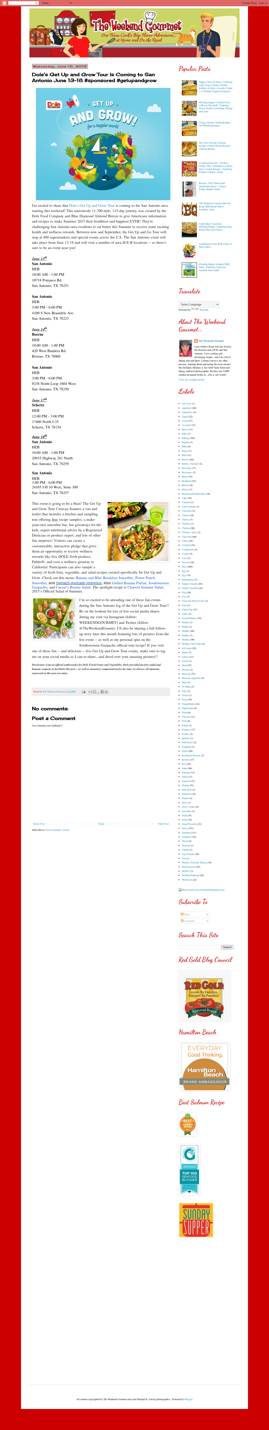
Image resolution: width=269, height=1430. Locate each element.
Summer (186, 832)
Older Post (163, 823)
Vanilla (185, 849)
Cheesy (185, 519)
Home (101, 823)
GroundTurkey (189, 618)
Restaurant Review (191, 755)
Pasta (184, 699)
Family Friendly (190, 583)
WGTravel (187, 879)
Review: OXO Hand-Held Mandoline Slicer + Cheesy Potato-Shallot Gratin (212, 186)
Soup (184, 819)
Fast (184, 592)
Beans (185, 450)
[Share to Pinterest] (106, 692)
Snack (185, 815)
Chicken (186, 528)
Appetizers (187, 412)
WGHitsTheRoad (190, 875)
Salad (184, 768)
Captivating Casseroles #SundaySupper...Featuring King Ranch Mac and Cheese (215, 226)
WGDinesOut (188, 866)
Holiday (186, 639)
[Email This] (90, 692)
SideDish (186, 793)
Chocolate (187, 536)
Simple (185, 798)
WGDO (186, 871)
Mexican (186, 673)
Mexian (185, 669)
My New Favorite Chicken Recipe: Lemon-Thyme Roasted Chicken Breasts (214, 145)
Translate (204, 309)
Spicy (184, 828)
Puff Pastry (187, 742)
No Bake (186, 686)
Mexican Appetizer (191, 678)
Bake (184, 433)
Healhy (185, 622)
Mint (184, 682)
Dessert (185, 562)
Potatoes (186, 729)
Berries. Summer (190, 463)
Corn (184, 558)
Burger (185, 489)
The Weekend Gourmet (211, 341)
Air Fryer (186, 403)
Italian (185, 652)
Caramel (186, 502)
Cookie (185, 553)
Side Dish (187, 789)
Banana (185, 442)
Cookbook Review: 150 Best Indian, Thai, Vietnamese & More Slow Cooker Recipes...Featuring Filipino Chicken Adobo (215, 167)
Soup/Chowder (189, 824)
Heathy (185, 635)
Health (185, 626)
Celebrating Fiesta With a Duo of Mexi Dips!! (215, 245)
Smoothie (186, 811)
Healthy (186, 630)
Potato (185, 725)
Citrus (185, 540)
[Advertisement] (206, 1308)
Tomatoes (186, 836)
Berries (185, 459)
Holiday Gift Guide (191, 643)
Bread (185, 476)
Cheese (185, 515)
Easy (184, 566)
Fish (184, 596)
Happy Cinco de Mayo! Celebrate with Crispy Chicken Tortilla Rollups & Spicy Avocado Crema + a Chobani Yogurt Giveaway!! (215, 86)
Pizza (184, 712)
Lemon (185, 656)
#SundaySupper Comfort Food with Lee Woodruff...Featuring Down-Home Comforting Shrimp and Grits (215, 107)
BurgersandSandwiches (193, 493)
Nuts (184, 691)
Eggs (184, 575)
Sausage (186, 772)
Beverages (187, 472)
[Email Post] (83, 691)
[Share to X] (98, 692)
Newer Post (39, 823)
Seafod (185, 776)
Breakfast (186, 480)
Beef (184, 455)
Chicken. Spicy (189, 532)
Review (185, 759)
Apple (185, 416)
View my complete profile (191, 379)
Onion (185, 695)
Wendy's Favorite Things (194, 862)
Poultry (185, 734)
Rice (184, 763)
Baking (185, 438)
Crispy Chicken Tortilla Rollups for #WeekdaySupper (215, 124)
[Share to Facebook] (102, 692)
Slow (184, 802)
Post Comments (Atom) (57, 829)
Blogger (188, 1399)
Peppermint (187, 708)
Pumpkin (186, 746)
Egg (184, 571)
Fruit (184, 605)
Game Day (187, 609)
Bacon (185, 429)
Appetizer (186, 408)
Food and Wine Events (193, 600)
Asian (185, 420)
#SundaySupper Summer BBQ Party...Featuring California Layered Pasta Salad (214, 267)
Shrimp (185, 785)
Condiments (188, 549)
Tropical (186, 845)
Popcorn (186, 716)
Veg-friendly (188, 854)
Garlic (185, 613)
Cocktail (186, 545)
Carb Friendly (189, 506)
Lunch (185, 661)
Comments (189, 920)
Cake (184, 498)
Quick (185, 751)
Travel (185, 841)
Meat (184, 665)
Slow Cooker (188, 806)
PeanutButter (188, 703)
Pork (184, 720)
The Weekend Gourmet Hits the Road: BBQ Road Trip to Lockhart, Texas (214, 206)
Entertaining (188, 579)
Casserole (186, 510)
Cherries (186, 523)
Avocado (186, 425)
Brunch (185, 485)
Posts (186, 914)
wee (184, 858)
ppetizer (186, 738)
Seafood (186, 781)
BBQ (184, 446)
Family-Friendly (190, 588)
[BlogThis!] (94, 692)
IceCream (186, 648)
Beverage (186, 467)
